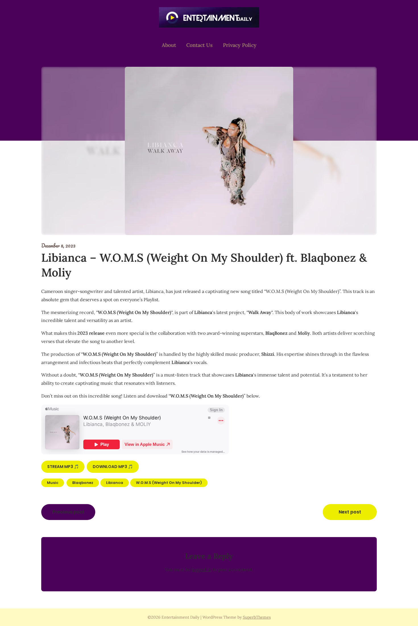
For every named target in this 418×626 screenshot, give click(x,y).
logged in (202, 569)
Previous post (68, 512)
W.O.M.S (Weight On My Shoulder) (169, 482)
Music (52, 482)
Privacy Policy (239, 45)
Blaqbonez (82, 482)
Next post (350, 512)
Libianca (114, 482)
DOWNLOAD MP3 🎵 (113, 466)
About (169, 45)
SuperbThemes (257, 617)
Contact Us (199, 45)
